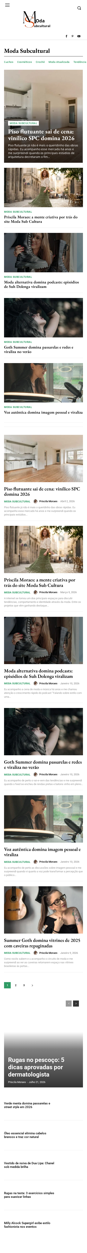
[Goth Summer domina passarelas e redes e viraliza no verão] (43, 317)
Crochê (40, 61)
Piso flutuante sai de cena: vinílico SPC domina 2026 (41, 134)
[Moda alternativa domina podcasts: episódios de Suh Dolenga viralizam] (43, 252)
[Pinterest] (72, 36)
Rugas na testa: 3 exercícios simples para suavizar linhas (29, 1195)
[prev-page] (69, 1003)
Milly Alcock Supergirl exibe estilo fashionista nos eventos (27, 1225)
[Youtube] (79, 36)
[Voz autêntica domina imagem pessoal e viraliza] (43, 383)
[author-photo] (36, 501)
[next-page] (32, 985)
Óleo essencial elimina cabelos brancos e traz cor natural (25, 1135)
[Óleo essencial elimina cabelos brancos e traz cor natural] (71, 1135)
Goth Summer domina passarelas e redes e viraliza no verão (38, 349)
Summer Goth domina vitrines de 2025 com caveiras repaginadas (42, 943)
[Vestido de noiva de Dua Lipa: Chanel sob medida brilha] (71, 1165)
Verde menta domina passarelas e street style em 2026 (27, 1105)
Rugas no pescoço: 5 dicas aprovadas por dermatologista (36, 1067)
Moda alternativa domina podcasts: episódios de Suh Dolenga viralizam (41, 284)
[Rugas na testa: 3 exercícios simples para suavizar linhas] (71, 1195)
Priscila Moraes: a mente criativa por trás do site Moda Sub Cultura (40, 219)
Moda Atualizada (59, 61)
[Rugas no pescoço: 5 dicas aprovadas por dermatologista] (43, 1041)
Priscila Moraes (48, 501)
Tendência (79, 61)
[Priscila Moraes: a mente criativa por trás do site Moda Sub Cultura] (43, 187)
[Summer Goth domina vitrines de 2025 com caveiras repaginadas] (43, 910)
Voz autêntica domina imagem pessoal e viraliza (43, 412)
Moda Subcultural (23, 123)
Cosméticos (24, 61)
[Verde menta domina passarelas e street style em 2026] (71, 1105)
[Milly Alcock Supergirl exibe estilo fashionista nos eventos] (71, 1225)
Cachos (8, 61)
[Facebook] (66, 36)
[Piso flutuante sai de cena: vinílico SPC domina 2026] (43, 116)
